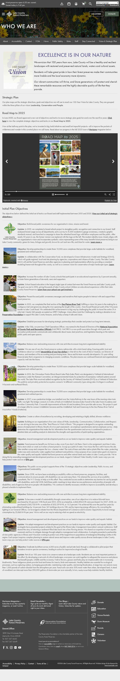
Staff (76, 41)
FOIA (38, 41)
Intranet (5, 666)
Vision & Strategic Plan (108, 41)
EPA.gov (29, 459)
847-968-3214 (70, 646)
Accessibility (17, 41)
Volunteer (96, 14)
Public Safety (57, 41)
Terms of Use (41, 663)
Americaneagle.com (111, 665)
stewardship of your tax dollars (54, 351)
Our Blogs (63, 601)
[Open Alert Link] (61, 3)
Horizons (93, 129)
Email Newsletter (38, 601)
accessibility (48, 644)
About (5, 41)
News (46, 41)
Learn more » (96, 242)
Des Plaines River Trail (71, 304)
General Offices (8, 628)
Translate (114, 5)
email (58, 646)
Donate (111, 14)
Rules (69, 41)
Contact (29, 41)
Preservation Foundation (12, 314)
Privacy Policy (20, 663)
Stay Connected (88, 41)
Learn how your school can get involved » (55, 289)
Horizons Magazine (10, 601)
